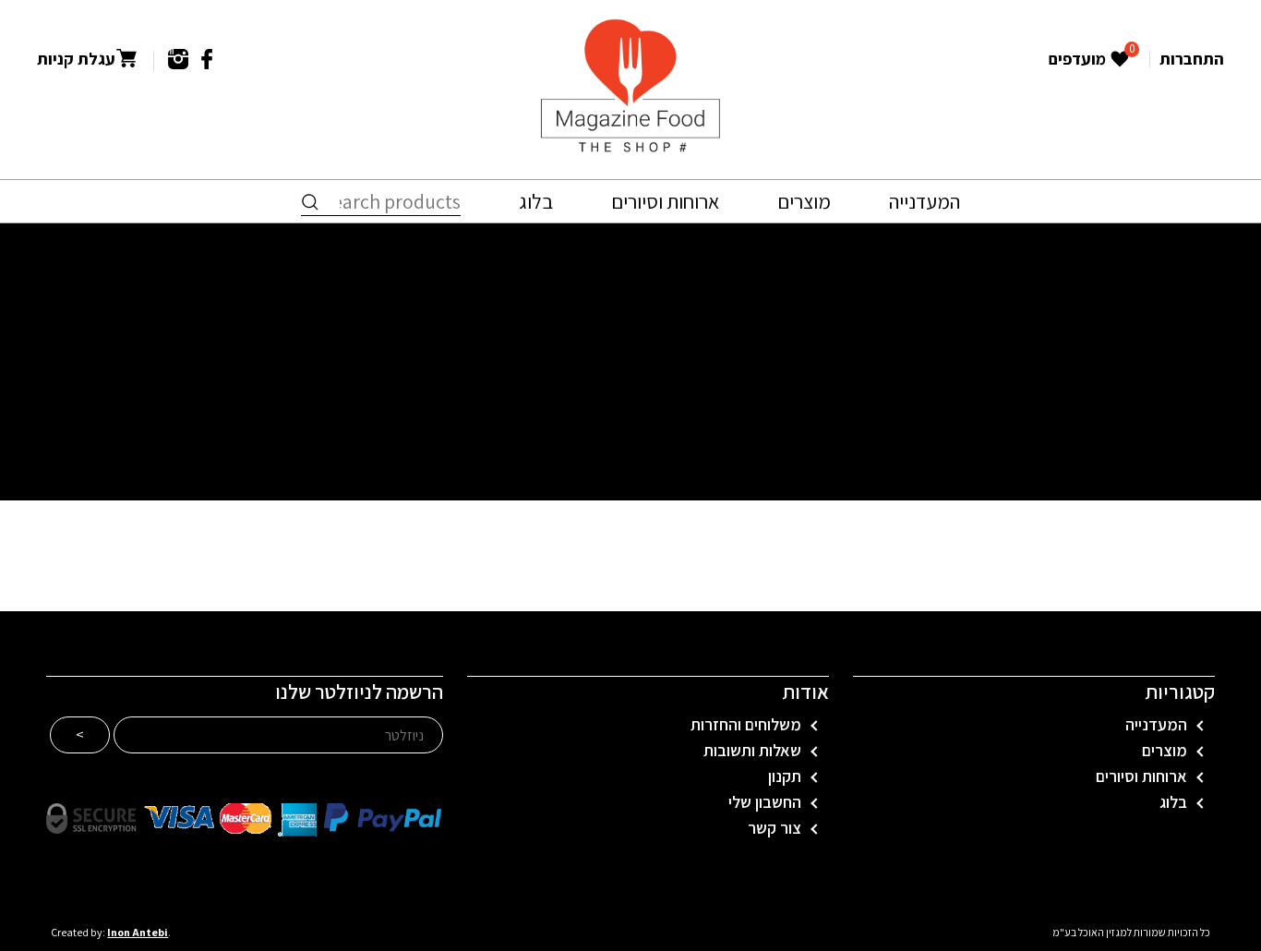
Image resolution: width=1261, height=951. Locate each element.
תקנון (784, 776)
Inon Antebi (137, 932)
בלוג (536, 201)
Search (310, 202)
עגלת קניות (76, 59)
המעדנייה (924, 201)
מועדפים (1091, 60)
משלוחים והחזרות (746, 724)
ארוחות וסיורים (665, 201)
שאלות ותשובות (752, 750)
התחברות (1191, 58)
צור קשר (774, 828)
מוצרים (804, 201)
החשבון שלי (764, 802)
